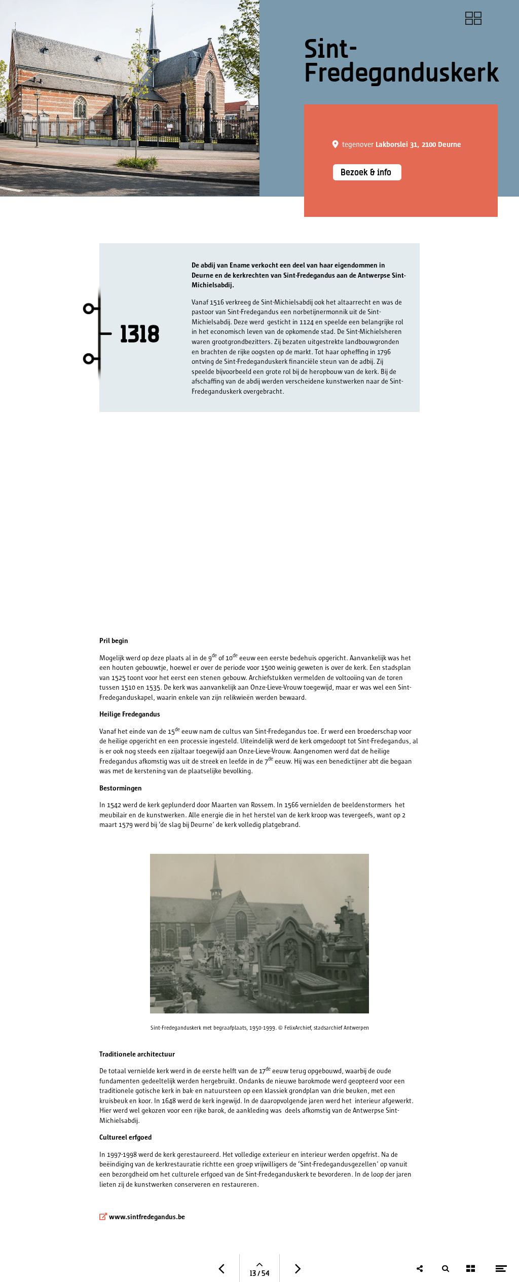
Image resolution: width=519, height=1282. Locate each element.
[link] (473, 18)
